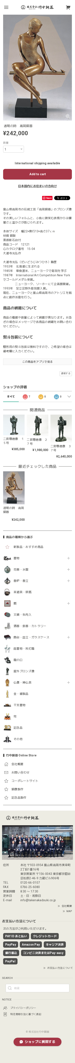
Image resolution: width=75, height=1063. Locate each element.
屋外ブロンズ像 (24, 671)
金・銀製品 (21, 693)
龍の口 (18, 660)
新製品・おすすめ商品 (28, 547)
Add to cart (37, 174)
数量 (6, 142)
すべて (11, 396)
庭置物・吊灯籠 (24, 648)
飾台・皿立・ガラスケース (31, 637)
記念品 (18, 727)
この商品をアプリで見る (37, 361)
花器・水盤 (21, 569)
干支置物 (19, 705)
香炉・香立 (21, 580)
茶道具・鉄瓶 (22, 592)
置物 (17, 558)
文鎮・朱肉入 (22, 614)
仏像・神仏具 (22, 682)
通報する (65, 373)
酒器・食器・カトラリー (30, 626)
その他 (18, 739)
